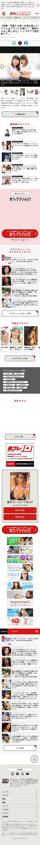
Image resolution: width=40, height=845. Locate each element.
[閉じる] (38, 5)
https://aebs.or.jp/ (15, 786)
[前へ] (2, 66)
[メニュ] (37, 13)
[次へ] (38, 66)
